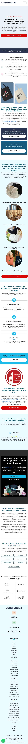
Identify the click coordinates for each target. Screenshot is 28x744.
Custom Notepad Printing (14, 717)
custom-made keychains (9, 121)
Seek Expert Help (14, 476)
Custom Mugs (14, 665)
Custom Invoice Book (14, 707)
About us (14, 644)
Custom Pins (14, 661)
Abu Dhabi (14, 726)
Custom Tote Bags (14, 703)
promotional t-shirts (7, 401)
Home (14, 642)
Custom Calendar (14, 671)
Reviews (14, 646)
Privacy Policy (9, 735)
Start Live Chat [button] (15, 136)
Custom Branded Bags (14, 696)
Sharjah (14, 728)
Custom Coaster (14, 669)
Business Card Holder (14, 709)
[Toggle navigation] (25, 3)
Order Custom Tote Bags (15, 35)
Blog (14, 654)
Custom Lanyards (14, 675)
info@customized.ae (14, 627)
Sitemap (14, 652)
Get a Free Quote (15, 150)
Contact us (14, 648)
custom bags (8, 467)
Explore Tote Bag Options (15, 276)
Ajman (14, 730)
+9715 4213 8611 (15, 479)
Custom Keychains (14, 692)
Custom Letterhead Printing (14, 720)
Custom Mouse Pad (14, 694)
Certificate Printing (14, 705)
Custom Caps (14, 663)
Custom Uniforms (14, 690)
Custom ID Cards (14, 673)
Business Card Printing (14, 713)
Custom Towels (14, 684)
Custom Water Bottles (14, 711)
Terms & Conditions (18, 735)
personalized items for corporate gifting (11, 399)
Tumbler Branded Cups (14, 715)
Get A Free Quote (15, 407)
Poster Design (14, 667)
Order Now (15, 359)
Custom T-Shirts (14, 688)
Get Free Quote (14, 650)
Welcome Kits (14, 682)
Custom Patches (14, 686)
